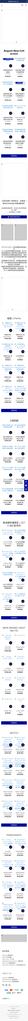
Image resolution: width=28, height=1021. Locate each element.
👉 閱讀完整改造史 (14, 217)
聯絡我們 (11, 977)
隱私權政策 (15, 981)
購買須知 (10, 955)
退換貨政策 (12, 963)
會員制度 (14, 979)
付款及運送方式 (21, 965)
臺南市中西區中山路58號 (14, 1010)
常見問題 (9, 957)
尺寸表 (12, 959)
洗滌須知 (20, 961)
